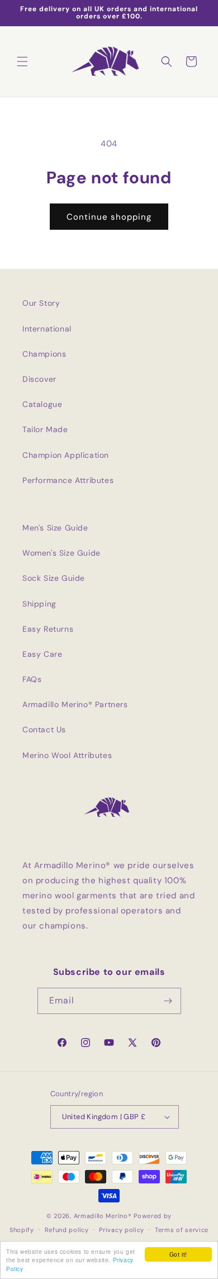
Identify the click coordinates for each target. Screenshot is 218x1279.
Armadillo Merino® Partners (75, 704)
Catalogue (42, 404)
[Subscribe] (168, 1001)
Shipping (39, 604)
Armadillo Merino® (103, 1216)
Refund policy (67, 1230)
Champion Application (65, 455)
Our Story (41, 303)
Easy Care (42, 654)
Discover (39, 379)
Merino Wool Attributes (67, 755)
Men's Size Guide (55, 528)
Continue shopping (109, 216)
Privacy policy (121, 1230)
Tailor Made (45, 429)
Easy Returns (47, 629)
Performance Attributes (67, 480)
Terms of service (181, 1230)
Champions (44, 354)
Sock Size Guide (53, 578)
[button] (22, 61)
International (47, 329)
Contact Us (44, 729)
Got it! (178, 1254)
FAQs (31, 679)
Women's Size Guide (61, 553)
